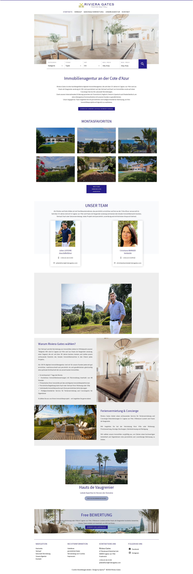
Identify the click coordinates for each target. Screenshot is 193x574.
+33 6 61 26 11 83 (66, 258)
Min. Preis (107, 62)
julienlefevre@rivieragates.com (66, 263)
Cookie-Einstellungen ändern (81, 570)
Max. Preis (125, 62)
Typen (68, 62)
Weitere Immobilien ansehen (96, 189)
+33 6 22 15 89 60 (129, 258)
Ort (85, 62)
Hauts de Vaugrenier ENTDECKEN (96, 498)
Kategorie (52, 62)
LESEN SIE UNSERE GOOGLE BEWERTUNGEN (96, 108)
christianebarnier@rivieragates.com (129, 263)
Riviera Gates (105, 548)
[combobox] (55, 66)
